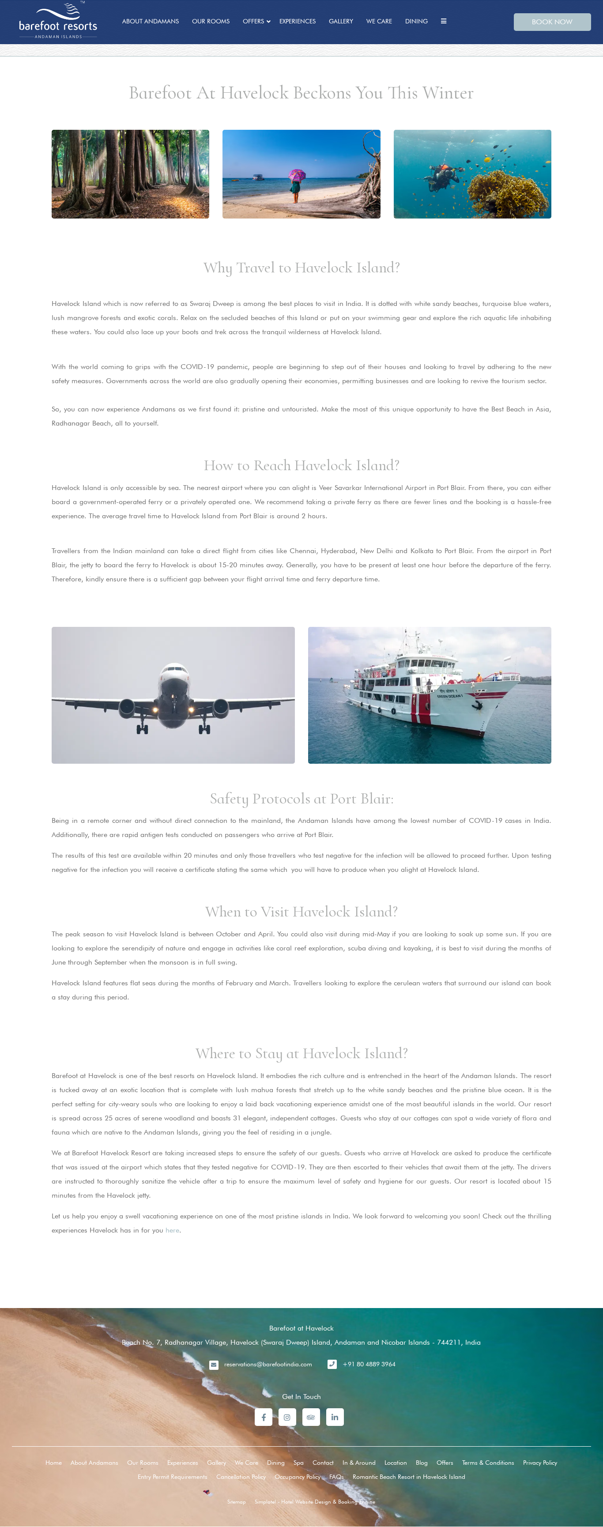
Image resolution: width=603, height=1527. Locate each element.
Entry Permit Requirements (172, 1476)
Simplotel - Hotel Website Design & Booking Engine (315, 1501)
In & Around (359, 1462)
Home (53, 1462)
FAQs (336, 1476)
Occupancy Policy (297, 1476)
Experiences (297, 21)
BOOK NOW (552, 22)
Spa (299, 1462)
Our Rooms (211, 21)
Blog (422, 1462)
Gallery (341, 21)
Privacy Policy (540, 1462)
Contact (323, 1462)
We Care (379, 21)
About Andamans (150, 21)
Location (395, 1462)
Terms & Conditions (488, 1462)
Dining (416, 21)
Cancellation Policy (241, 1476)
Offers (253, 21)
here (172, 1230)
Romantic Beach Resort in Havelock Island (409, 1476)
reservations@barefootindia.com (268, 1364)
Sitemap (236, 1501)
